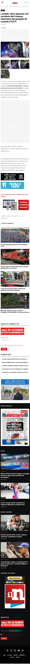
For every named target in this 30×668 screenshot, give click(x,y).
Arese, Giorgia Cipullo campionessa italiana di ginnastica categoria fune (13, 503)
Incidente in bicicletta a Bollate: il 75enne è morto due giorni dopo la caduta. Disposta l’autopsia (15, 366)
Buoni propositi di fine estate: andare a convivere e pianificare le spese (14, 535)
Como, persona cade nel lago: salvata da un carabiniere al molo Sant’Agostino (13, 289)
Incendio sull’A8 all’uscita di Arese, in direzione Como (14, 245)
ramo (22, 216)
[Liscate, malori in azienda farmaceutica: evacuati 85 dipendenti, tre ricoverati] (15, 257)
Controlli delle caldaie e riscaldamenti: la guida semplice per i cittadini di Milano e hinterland (14, 564)
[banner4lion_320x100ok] (12, 176)
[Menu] (2, 2)
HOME (4, 655)
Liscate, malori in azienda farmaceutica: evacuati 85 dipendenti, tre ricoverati (14, 267)
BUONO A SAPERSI (4, 530)
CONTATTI (12, 657)
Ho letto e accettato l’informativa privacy (12, 345)
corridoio (3, 216)
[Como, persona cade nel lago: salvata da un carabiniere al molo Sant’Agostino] (15, 279)
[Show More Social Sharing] (8, 28)
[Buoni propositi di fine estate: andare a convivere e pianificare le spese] (15, 523)
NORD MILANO (3, 468)
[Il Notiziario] (15, 2)
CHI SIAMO (9, 655)
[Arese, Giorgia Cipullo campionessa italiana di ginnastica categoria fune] (15, 491)
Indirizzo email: (4, 630)
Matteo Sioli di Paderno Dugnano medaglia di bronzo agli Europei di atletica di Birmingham (15, 475)
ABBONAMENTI (22, 655)
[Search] (28, 2)
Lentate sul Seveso (15, 216)
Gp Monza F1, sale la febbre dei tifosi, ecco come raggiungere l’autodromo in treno (15, 373)
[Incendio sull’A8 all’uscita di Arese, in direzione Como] (15, 235)
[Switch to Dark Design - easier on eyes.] (25, 2)
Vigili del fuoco (4, 218)
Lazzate (8, 216)
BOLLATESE (3, 498)
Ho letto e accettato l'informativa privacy (12, 634)
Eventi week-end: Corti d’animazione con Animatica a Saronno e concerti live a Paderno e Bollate (15, 369)
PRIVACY (18, 657)
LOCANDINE (15, 655)
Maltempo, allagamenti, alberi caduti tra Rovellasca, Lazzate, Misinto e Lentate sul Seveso (15, 311)
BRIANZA (2, 10)
